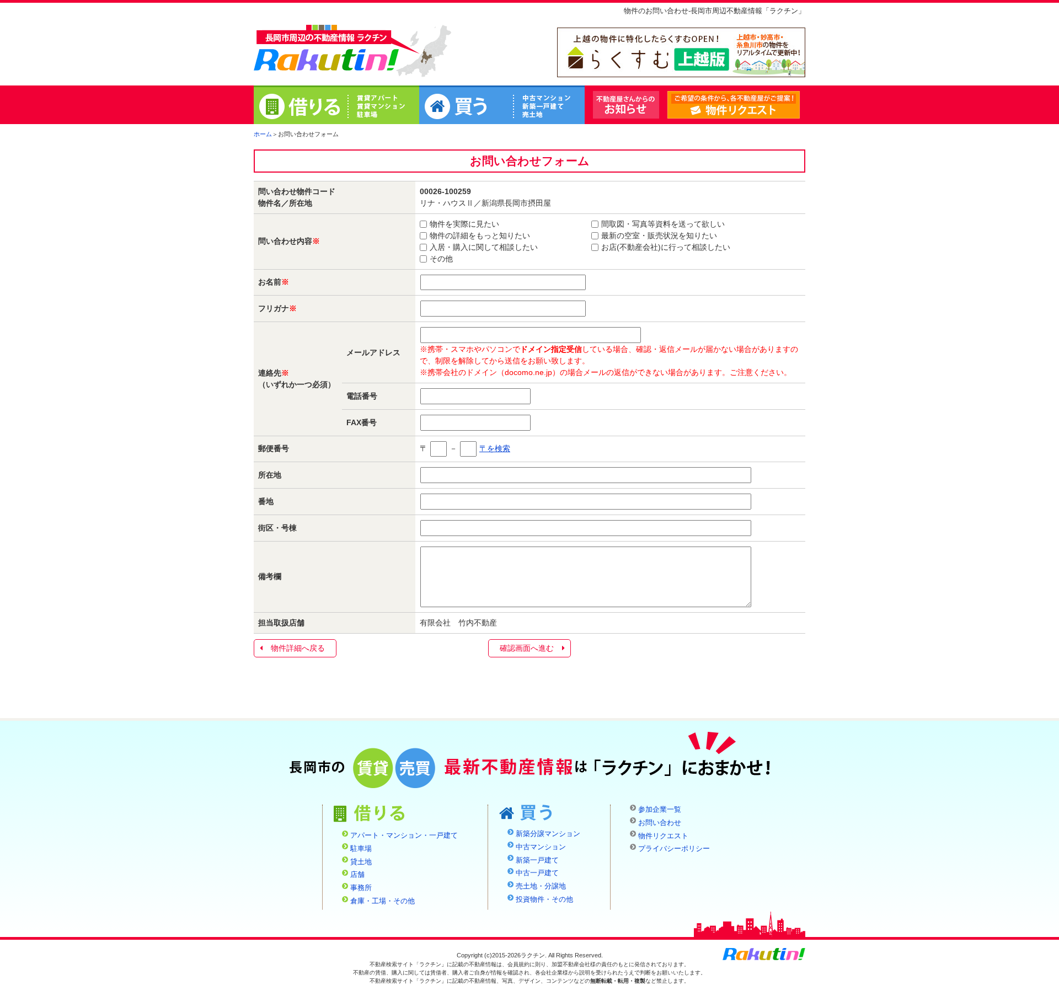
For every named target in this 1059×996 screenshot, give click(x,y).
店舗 (357, 875)
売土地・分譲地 (541, 886)
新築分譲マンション (548, 834)
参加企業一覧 (659, 809)
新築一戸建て (537, 860)
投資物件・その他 (544, 899)
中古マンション (541, 847)
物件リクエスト (799, 105)
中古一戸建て (537, 873)
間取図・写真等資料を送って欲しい (663, 223)
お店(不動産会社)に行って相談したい (665, 247)
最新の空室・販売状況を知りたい (659, 235)
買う (502, 106)
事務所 (361, 888)
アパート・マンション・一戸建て (404, 835)
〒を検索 (494, 448)
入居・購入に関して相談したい (484, 247)
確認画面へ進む (527, 648)
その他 (441, 258)
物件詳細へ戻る (298, 648)
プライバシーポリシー (674, 849)
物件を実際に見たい (464, 223)
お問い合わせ (659, 823)
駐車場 (361, 849)
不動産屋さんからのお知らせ (626, 105)
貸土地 (361, 862)
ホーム (263, 134)
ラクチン (326, 50)
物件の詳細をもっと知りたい (480, 235)
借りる (336, 106)
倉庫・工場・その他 (382, 901)
